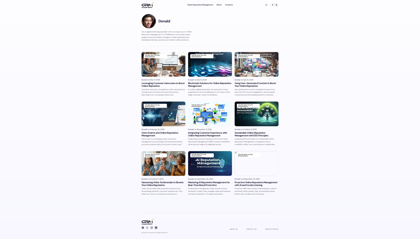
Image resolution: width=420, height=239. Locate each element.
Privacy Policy (272, 229)
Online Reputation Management (152, 56)
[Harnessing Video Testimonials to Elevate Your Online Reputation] (163, 163)
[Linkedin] (156, 228)
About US (234, 229)
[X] (147, 228)
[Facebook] (143, 228)
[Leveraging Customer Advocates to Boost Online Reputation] (163, 64)
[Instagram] (151, 228)
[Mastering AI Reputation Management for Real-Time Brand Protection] (210, 163)
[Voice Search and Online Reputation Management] (163, 114)
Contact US (251, 229)
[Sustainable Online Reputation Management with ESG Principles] (257, 114)
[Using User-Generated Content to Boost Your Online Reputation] (257, 64)
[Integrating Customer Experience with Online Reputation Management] (210, 114)
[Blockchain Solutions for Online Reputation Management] (210, 64)
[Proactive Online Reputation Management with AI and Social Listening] (257, 163)
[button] (266, 5)
